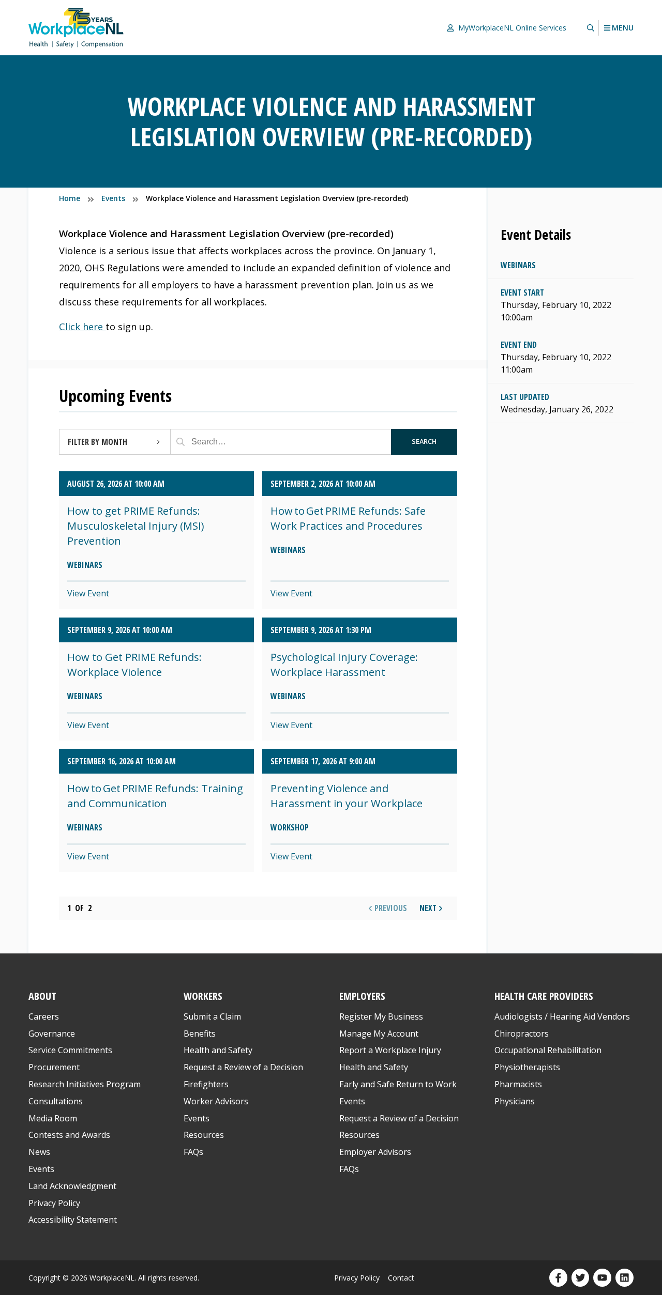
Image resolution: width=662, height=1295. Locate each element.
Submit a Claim (212, 1016)
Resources (204, 1134)
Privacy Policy (54, 1203)
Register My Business (381, 1016)
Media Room (52, 1118)
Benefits (200, 1033)
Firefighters (206, 1084)
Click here (82, 326)
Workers (203, 996)
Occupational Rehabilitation (547, 1050)
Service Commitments (71, 1050)
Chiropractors (521, 1033)
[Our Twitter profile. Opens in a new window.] (580, 1278)
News (39, 1152)
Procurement (54, 1067)
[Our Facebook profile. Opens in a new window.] (558, 1278)
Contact (401, 1278)
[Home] (76, 27)
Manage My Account (378, 1033)
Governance (51, 1033)
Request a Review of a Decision (243, 1067)
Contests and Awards (69, 1134)
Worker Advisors (216, 1101)
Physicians (514, 1101)
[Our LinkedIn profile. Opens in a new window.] (624, 1278)
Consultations (55, 1101)
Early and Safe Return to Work (398, 1084)
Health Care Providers (543, 996)
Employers (362, 996)
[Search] (180, 442)
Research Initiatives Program (84, 1084)
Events (41, 1169)
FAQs (193, 1152)
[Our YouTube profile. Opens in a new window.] (602, 1278)
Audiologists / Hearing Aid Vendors (562, 1016)
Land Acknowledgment (72, 1186)
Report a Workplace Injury (390, 1050)
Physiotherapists (527, 1067)
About (42, 996)
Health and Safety (218, 1050)
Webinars (518, 265)
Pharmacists (518, 1084)
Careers (43, 1016)
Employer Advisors (375, 1152)
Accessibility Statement (72, 1219)
